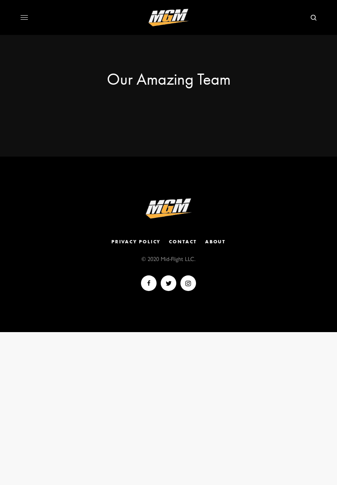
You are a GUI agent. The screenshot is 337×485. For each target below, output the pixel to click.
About (215, 241)
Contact (183, 241)
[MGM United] (168, 17)
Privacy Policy (136, 241)
